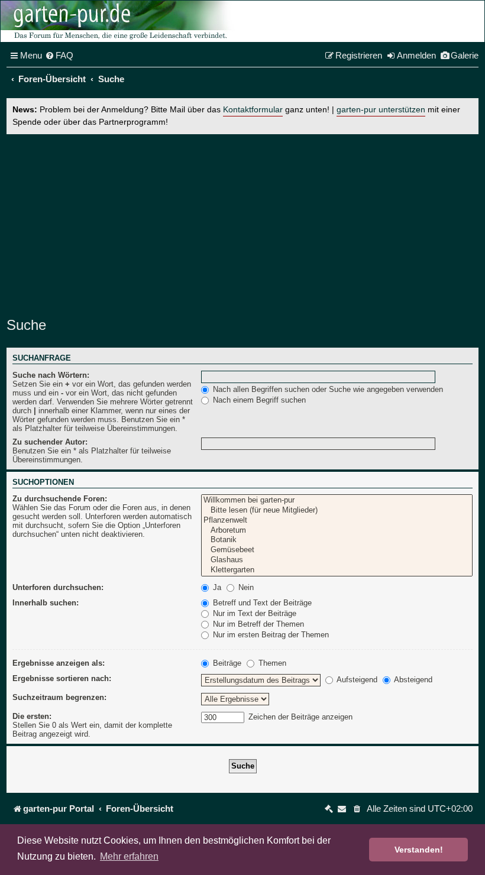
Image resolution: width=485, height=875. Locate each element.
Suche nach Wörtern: (50, 375)
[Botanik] (336, 540)
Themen (271, 663)
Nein (245, 587)
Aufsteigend (356, 679)
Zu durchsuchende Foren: (59, 498)
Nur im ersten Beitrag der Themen (270, 634)
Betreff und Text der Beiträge (261, 602)
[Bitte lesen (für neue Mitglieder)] (336, 510)
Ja (216, 587)
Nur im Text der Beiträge (253, 613)
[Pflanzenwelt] (336, 521)
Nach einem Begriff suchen (258, 400)
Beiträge (226, 663)
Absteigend (412, 679)
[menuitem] (59, 56)
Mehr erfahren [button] (129, 856)
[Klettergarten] (336, 570)
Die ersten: (31, 716)
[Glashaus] (336, 560)
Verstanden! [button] (419, 849)
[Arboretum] (336, 531)
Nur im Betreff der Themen (257, 624)
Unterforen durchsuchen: (58, 587)
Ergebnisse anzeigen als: (58, 663)
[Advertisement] (242, 223)
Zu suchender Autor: (50, 442)
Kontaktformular (253, 109)
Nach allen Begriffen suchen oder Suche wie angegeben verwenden (327, 389)
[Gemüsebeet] (336, 550)
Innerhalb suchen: (45, 602)
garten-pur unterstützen (381, 109)
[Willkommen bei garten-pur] (336, 500)
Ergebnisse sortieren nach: (61, 678)
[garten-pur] (119, 21)
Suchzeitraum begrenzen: (59, 697)
